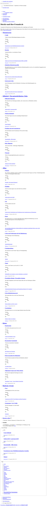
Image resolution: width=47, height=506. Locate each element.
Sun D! (6, 184)
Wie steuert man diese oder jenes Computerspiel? (14, 91)
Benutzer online (6, 418)
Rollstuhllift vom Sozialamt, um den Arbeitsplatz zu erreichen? (16, 274)
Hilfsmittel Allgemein (10, 98)
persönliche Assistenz (10, 492)
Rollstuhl (5, 485)
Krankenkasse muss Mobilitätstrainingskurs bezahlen (14, 45)
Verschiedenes (8, 308)
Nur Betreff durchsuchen (8, 5)
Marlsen (6, 111)
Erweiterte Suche (6, 7)
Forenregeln (5, 13)
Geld (4, 475)
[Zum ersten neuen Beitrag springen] (5, 43)
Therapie (7, 152)
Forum (4, 11)
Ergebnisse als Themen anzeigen (20, 5)
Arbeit (5, 464)
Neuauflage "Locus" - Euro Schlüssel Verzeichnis (14, 381)
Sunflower (6, 320)
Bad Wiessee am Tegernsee (10, 351)
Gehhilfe (5, 473)
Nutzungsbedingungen (7, 499)
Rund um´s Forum (8, 385)
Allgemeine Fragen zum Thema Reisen (14, 370)
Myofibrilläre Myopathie (8, 482)
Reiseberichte (8, 325)
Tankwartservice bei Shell (9, 197)
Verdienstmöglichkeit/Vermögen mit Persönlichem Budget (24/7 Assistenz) (18, 289)
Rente (6, 216)
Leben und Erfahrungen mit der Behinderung (16, 233)
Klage (5, 480)
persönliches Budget (7, 493)
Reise (4, 484)
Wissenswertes (7, 32)
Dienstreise (5, 469)
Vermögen (5, 489)
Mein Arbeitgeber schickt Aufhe (9, 481)
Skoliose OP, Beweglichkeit (10, 163)
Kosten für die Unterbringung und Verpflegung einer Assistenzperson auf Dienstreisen (20, 212)
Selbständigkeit (6, 486)
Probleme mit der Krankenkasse (12, 128)
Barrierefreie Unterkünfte (11, 340)
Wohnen (7, 170)
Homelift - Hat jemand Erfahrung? (11, 182)
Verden (5, 487)
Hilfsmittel (5, 477)
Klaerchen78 (7, 47)
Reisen (5, 323)
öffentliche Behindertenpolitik (12, 65)
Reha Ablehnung (6, 483)
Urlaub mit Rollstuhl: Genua (10, 336)
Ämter (6, 263)
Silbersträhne (7, 165)
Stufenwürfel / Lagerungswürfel (11, 109)
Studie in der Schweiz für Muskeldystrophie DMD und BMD (16, 60)
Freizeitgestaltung (9, 248)
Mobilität (7, 186)
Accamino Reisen (8, 366)
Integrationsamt (6, 479)
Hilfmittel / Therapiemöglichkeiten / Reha (15, 96)
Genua (5, 476)
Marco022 (6, 62)
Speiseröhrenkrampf (8, 244)
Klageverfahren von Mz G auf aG (11, 303)
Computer (5, 467)
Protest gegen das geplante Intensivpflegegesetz (13, 76)
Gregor (6, 78)
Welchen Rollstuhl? (9, 113)
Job (6, 201)
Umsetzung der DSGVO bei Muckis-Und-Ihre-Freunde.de (15, 399)
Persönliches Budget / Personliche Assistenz (15, 278)
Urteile (6, 35)
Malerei (6, 259)
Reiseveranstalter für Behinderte (12, 355)
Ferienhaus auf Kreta (7, 470)
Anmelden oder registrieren (8, 1)
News (6, 388)
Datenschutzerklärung (7, 497)
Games (5, 472)
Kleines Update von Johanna (10, 318)
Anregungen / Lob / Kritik (11, 403)
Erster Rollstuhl (8, 124)
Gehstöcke (5, 474)
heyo (15, 425)
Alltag (4, 168)
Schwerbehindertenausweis (11, 293)
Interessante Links (9, 81)
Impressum (5, 14)
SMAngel (6, 246)
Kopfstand (6, 214)
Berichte (7, 50)
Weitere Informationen (7, 30)
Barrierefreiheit (6, 466)
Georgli (6, 93)
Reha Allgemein (8, 143)
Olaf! (6, 383)
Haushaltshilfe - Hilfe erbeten (10, 139)
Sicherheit (7, 413)
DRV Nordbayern (6, 468)
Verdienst (5, 488)
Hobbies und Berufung (7, 478)
